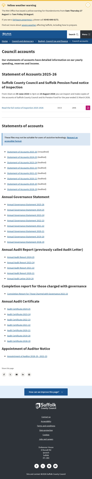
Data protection (46, 430)
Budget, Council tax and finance (53, 41)
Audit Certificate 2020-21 (18, 330)
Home (5, 41)
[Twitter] (10, 374)
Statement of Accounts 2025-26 (22, 151)
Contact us (46, 417)
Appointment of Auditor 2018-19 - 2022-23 (27, 356)
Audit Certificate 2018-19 (18, 341)
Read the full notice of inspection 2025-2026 (22, 107)
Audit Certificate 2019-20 (18, 335)
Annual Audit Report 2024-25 (20, 257)
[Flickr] (49, 466)
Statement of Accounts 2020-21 (22, 178)
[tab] (73, 34)
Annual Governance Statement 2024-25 (25, 209)
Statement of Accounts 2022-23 (22, 167)
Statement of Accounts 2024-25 (22, 157)
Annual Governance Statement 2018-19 (25, 242)
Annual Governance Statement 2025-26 (25, 204)
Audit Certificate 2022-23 (18, 319)
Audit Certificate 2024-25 (18, 308)
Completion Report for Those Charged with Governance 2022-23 (37, 293)
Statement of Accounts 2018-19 (22, 189)
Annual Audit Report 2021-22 (20, 267)
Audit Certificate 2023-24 (18, 314)
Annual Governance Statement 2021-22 (25, 225)
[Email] (16, 374)
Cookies (46, 434)
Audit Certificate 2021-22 (18, 325)
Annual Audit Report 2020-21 (20, 273)
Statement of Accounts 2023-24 (22, 162)
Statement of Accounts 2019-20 (22, 183)
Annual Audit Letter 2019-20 (20, 278)
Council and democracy (23, 41)
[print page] (29, 374)
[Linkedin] (23, 374)
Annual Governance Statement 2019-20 (25, 236)
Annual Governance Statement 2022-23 (25, 220)
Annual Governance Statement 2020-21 (25, 231)
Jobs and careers (46, 439)
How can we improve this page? (44, 391)
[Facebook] (4, 374)
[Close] (88, 5)
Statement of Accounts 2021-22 (22, 173)
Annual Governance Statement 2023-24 (25, 215)
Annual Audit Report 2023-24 (20, 262)
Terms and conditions (46, 426)
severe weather (29, 25)
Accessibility (46, 421)
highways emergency (22, 19)
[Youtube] (55, 466)
